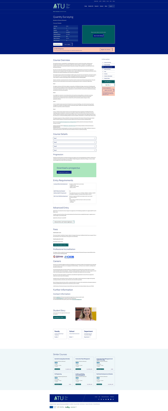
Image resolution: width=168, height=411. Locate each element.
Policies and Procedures (105, 396)
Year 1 (55, 138)
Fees (105, 71)
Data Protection (82, 404)
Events (108, 1)
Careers (105, 73)
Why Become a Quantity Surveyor (70, 125)
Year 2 (55, 142)
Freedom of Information (89, 404)
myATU (100, 1)
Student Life (90, 6)
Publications (112, 396)
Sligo (67, 36)
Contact (96, 396)
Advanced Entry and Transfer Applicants (63, 222)
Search (110, 6)
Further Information (108, 76)
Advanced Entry (107, 69)
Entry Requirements (108, 67)
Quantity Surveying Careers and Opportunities (67, 121)
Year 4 (55, 150)
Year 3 (55, 146)
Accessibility (71, 404)
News (111, 1)
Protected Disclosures (96, 404)
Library (114, 1)
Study (86, 6)
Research (96, 6)
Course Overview (107, 62)
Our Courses (58, 11)
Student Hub (96, 1)
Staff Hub (104, 1)
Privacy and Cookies (76, 404)
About (106, 6)
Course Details (107, 64)
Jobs (99, 396)
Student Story (107, 78)
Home (54, 11)
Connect (101, 6)
